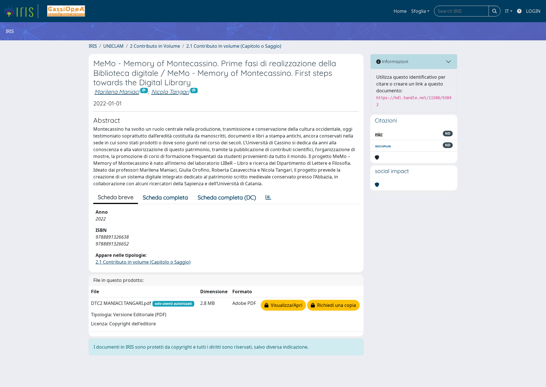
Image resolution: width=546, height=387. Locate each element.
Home (400, 11)
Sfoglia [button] (418, 11)
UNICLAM (113, 46)
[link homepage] (20, 11)
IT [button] (507, 11)
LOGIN (533, 11)
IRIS (93, 46)
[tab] (268, 197)
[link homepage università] (66, 11)
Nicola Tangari (170, 91)
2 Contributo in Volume (155, 46)
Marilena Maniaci (116, 91)
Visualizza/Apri (285, 305)
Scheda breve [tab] (115, 197)
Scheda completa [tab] (165, 197)
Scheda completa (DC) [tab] (227, 197)
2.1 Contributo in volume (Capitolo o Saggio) (233, 46)
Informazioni (394, 61)
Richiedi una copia (335, 305)
